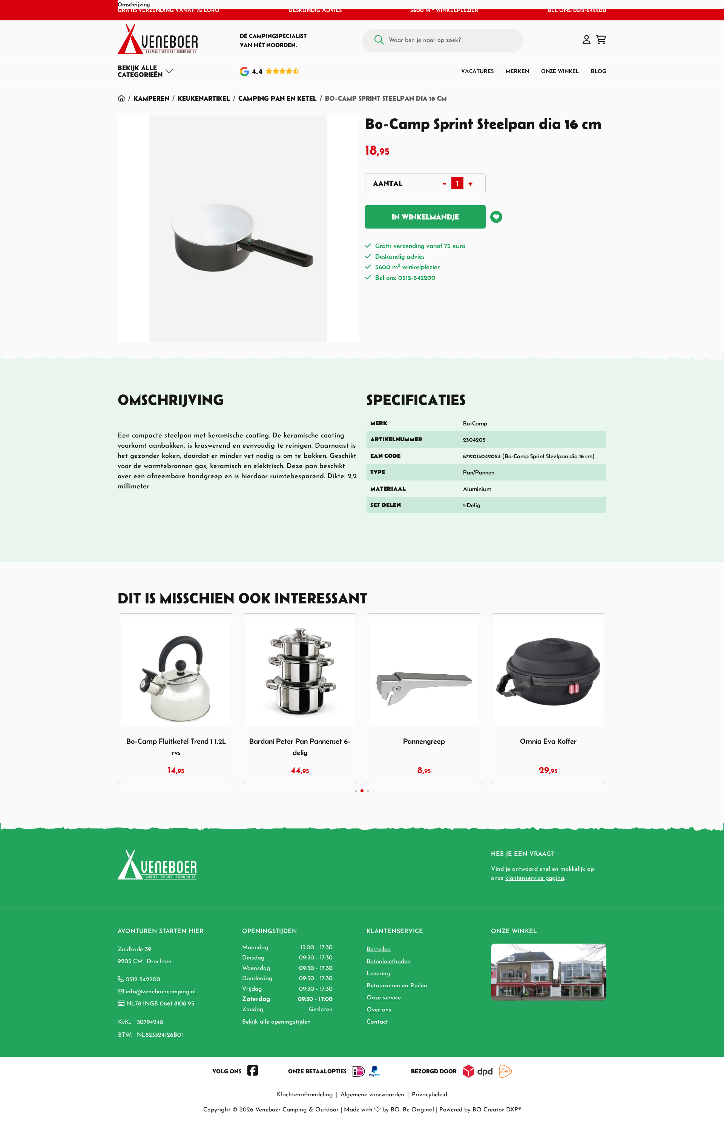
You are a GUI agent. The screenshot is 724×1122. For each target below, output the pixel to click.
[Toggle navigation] (146, 71)
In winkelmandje (425, 217)
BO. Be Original (412, 1110)
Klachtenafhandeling (305, 1095)
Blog (598, 71)
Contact (377, 1022)
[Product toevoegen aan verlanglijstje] (496, 217)
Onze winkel (560, 71)
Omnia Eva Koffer (548, 741)
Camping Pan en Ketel (277, 98)
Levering (378, 974)
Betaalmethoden (389, 962)
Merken (517, 71)
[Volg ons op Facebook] (252, 1071)
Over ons (379, 1010)
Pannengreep (424, 741)
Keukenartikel (204, 98)
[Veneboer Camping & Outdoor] (158, 39)
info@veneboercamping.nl (161, 992)
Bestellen (379, 950)
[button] (587, 40)
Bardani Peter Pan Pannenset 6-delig (300, 747)
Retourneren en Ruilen (397, 986)
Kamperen (151, 98)
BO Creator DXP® (496, 1110)
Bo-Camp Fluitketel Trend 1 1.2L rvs (176, 747)
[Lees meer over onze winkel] (548, 972)
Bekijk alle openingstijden (276, 1022)
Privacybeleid (429, 1095)
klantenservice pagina (534, 878)
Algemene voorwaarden (372, 1095)
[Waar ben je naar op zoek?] (379, 40)
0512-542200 (143, 980)
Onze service (384, 998)
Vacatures (477, 71)
